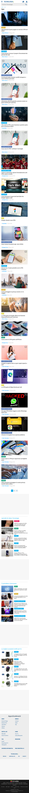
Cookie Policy (17, 786)
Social (3, 741)
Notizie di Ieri (4, 722)
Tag (19, 756)
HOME (2, 7)
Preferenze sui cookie (24, 786)
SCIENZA (3, 456)
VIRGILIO (7, 782)
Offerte (3, 728)
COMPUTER (4, 51)
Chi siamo (3, 786)
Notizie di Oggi (5, 721)
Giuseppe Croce (5, 175)
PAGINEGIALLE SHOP (19, 782)
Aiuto (14, 787)
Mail (23, 3)
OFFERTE (16, 535)
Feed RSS (4, 756)
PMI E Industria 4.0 (19, 748)
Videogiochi (4, 744)
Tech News (4, 724)
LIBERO (4, 782)
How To (16, 733)
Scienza (3, 726)
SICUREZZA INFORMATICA (7, 75)
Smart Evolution (5, 735)
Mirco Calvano (5, 56)
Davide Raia (4, 128)
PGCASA (24, 782)
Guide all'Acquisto (18, 735)
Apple (16, 722)
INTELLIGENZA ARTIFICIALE (20, 601)
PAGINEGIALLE (12, 782)
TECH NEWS (4, 122)
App (16, 724)
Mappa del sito (12, 756)
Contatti (24, 756)
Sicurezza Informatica (7, 748)
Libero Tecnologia (5, 366)
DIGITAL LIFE (4, 731)
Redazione (17, 739)
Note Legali (8, 786)
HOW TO (3, 27)
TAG (5, 7)
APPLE (3, 337)
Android (16, 721)
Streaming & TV (5, 743)
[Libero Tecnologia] (14, 753)
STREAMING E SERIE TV (6, 170)
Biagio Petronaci (5, 32)
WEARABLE (17, 521)
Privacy (12, 786)
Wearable (4, 733)
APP (3, 218)
